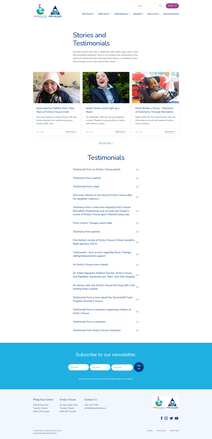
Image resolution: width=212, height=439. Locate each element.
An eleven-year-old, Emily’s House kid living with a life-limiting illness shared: (104, 287)
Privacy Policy (161, 431)
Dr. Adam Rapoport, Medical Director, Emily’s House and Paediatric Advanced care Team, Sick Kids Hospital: (104, 274)
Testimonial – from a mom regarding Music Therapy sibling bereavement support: (102, 254)
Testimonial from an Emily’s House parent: (97, 169)
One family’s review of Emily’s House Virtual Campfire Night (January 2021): (103, 241)
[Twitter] (171, 418)
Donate (171, 6)
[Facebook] (161, 418)
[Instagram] (166, 418)
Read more (70, 131)
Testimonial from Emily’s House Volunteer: (97, 330)
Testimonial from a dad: (86, 186)
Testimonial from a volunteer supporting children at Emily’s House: (102, 311)
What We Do (103, 14)
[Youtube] (176, 418)
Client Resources (121, 14)
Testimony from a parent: (87, 178)
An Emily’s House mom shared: (90, 264)
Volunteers (137, 14)
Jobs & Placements (171, 14)
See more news (105, 143)
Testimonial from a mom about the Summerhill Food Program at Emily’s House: (102, 299)
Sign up (139, 367)
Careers (149, 431)
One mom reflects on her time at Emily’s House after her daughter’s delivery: (102, 196)
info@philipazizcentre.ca (95, 408)
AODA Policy (174, 431)
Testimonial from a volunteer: (89, 321)
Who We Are (87, 14)
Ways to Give (152, 14)
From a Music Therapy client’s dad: (92, 223)
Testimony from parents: (86, 231)
